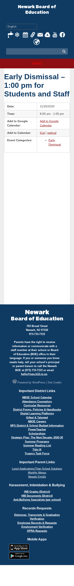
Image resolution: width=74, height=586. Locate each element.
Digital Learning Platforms (37, 413)
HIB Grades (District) (37, 491)
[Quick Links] (33, 35)
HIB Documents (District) (37, 495)
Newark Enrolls (37, 476)
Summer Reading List (37, 445)
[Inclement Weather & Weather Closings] (18, 35)
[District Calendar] (25, 35)
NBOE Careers (37, 421)
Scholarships (37, 433)
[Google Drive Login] (47, 35)
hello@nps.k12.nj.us (34, 374)
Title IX (37, 449)
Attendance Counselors (37, 401)
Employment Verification (37, 526)
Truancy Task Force (37, 453)
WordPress (38, 382)
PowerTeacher (37, 429)
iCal (42, 132)
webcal (51, 132)
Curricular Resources (37, 405)
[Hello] (37, 42)
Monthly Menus (37, 472)
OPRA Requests (37, 530)
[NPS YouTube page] (55, 35)
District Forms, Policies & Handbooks (37, 409)
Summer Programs (37, 441)
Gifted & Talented (37, 417)
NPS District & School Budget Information (37, 425)
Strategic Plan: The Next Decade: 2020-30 (37, 437)
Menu (37, 63)
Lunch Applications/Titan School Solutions (37, 468)
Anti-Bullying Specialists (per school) (37, 499)
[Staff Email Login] (40, 35)
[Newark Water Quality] (10, 35)
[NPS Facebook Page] (62, 35)
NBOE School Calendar (37, 397)
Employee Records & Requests (37, 522)
